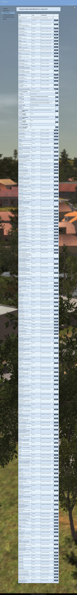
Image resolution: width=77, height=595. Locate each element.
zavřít (54, 89)
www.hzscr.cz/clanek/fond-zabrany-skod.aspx (39, 96)
